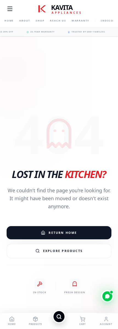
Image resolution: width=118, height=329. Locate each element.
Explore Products (63, 251)
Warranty (80, 20)
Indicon (108, 20)
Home (9, 20)
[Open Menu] (9, 8)
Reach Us (58, 20)
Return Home (63, 233)
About (24, 20)
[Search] (59, 321)
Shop (40, 20)
